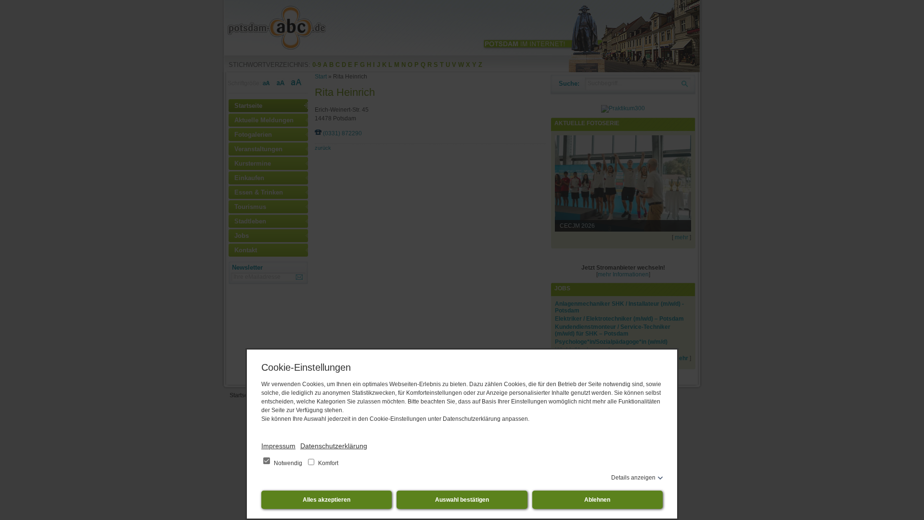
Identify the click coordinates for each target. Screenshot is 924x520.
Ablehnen (597, 499)
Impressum (278, 446)
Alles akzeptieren (326, 499)
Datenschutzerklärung (333, 446)
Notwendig (288, 463)
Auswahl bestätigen (462, 499)
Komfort (327, 463)
